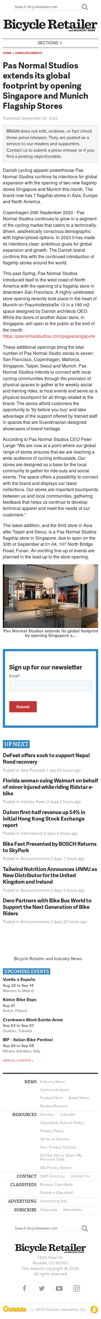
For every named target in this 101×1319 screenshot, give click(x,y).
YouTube (59, 1288)
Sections (50, 42)
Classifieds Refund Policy (62, 1123)
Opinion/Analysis (54, 1089)
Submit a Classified (56, 1192)
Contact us (16, 150)
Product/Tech (51, 1098)
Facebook (24, 1288)
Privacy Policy (52, 1131)
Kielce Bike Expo (19, 999)
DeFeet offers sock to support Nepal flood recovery (46, 758)
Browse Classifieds (56, 1184)
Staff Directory (52, 1176)
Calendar (67, 1114)
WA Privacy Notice (56, 1167)
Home (7, 53)
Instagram (76, 1288)
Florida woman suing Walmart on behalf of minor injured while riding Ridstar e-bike (50, 787)
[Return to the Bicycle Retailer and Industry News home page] (50, 30)
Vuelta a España (19, 979)
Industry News (33, 801)
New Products (32, 770)
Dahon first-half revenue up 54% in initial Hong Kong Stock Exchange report (44, 818)
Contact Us (80, 1176)
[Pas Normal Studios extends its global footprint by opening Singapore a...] (50, 626)
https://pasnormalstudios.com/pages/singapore (49, 336)
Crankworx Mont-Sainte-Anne (33, 1020)
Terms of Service (54, 1139)
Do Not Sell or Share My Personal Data (61, 1157)
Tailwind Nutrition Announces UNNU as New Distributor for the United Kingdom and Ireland (50, 875)
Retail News (79, 1098)
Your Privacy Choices (58, 1147)
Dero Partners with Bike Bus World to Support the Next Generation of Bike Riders (47, 907)
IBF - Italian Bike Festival (28, 1040)
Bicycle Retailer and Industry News (48, 959)
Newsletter (72, 1209)
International (31, 833)
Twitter (41, 1288)
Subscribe (49, 1209)
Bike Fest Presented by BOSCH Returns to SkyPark (50, 847)
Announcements (28, 53)
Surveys (47, 1114)
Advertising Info (53, 1201)
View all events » (18, 1060)
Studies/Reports (54, 1106)
